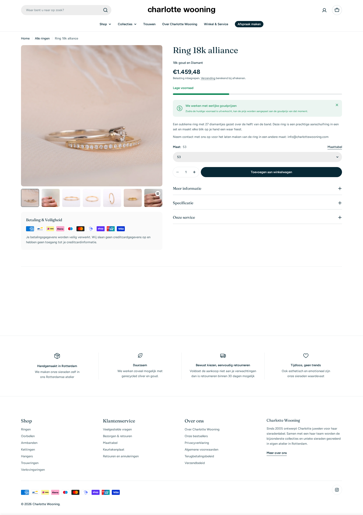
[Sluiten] (337, 105)
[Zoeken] (105, 10)
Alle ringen (42, 38)
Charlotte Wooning (46, 504)
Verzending (208, 78)
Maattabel (334, 147)
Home (25, 38)
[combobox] (66, 10)
